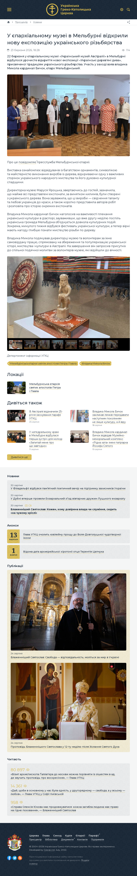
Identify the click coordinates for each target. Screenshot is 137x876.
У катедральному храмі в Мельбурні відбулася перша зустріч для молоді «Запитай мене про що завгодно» (45, 439)
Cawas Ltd (49, 850)
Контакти (82, 839)
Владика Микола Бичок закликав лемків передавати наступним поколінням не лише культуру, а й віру (110, 417)
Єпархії (80, 835)
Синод (57, 835)
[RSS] (20, 858)
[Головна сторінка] (8, 22)
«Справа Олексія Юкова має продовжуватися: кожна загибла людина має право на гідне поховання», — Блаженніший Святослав (64, 808)
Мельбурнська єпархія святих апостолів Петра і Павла (43, 363)
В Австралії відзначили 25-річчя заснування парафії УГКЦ (45, 415)
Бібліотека (51, 839)
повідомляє (27, 162)
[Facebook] (9, 858)
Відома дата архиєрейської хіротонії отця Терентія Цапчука (63, 551)
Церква (34, 835)
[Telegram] (14, 858)
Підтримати (97, 839)
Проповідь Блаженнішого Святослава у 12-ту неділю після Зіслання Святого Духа (65, 746)
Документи (67, 839)
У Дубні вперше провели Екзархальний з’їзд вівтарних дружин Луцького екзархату (68, 498)
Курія (68, 835)
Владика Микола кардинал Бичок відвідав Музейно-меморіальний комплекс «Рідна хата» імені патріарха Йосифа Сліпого (110, 439)
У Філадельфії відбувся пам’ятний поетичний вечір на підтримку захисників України (68, 488)
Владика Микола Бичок (96, 363)
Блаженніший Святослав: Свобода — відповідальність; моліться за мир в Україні (65, 657)
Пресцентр (35, 839)
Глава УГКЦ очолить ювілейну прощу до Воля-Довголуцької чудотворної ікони (72, 536)
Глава (46, 835)
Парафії (94, 835)
